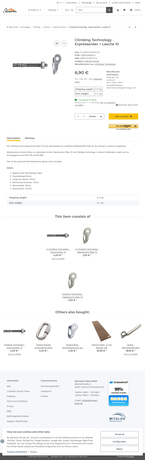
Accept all (119, 434)
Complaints (46, 391)
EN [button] (58, 2)
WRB (9, 411)
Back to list (13, 27)
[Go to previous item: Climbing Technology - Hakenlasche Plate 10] (129, 27)
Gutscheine (71, 2)
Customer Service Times (18, 391)
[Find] (109, 10)
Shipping (11, 396)
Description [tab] (13, 138)
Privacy (33, 451)
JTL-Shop (130, 456)
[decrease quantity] (78, 116)
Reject (119, 449)
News (137, 2)
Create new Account (121, 2)
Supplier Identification (17, 451)
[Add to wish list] (64, 43)
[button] (118, 10)
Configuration (119, 441)
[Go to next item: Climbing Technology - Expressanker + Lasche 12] (135, 27)
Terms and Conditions (17, 401)
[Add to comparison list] (57, 43)
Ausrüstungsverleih (50, 386)
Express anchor (92, 61)
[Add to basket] (9, 36)
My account (101, 2)
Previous (7, 339)
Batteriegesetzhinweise (18, 416)
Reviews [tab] (30, 138)
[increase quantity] (101, 116)
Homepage (87, 2)
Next (138, 339)
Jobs (9, 386)
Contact (44, 396)
